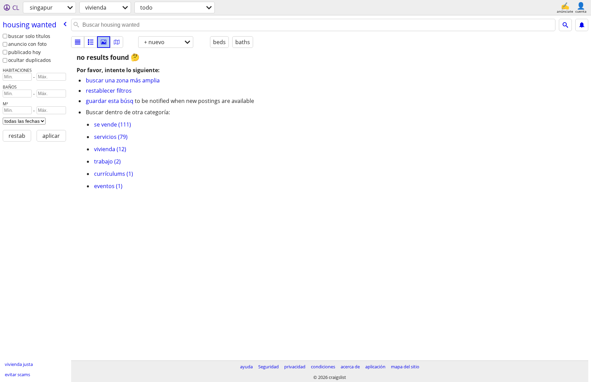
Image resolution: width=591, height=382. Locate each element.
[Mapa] (116, 42)
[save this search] (581, 25)
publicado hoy (24, 52)
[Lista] (77, 42)
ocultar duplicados (29, 60)
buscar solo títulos (29, 36)
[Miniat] (90, 42)
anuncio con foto (27, 44)
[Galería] (103, 42)
